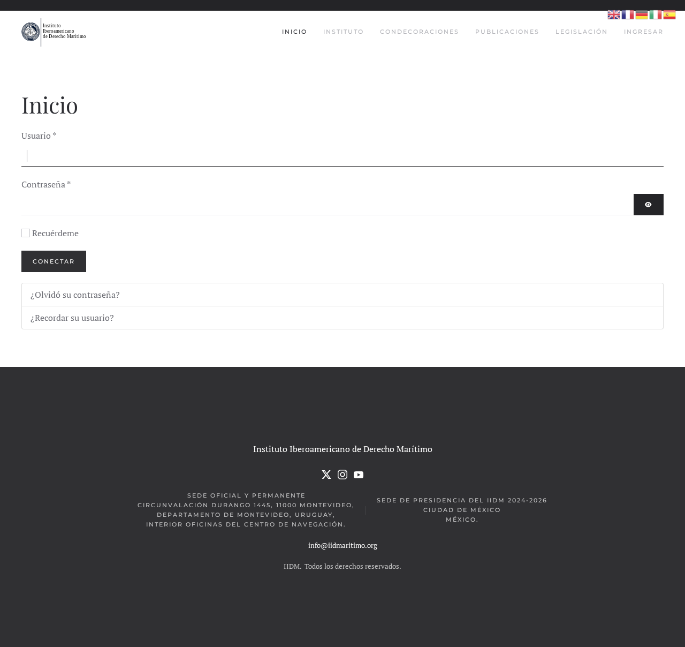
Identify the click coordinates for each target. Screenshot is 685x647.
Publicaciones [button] (507, 31)
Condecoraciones (419, 31)
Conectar (54, 261)
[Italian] (656, 14)
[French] (628, 14)
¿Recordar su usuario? (72, 318)
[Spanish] (670, 14)
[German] (642, 14)
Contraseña (46, 184)
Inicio (294, 31)
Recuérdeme (55, 233)
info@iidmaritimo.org (342, 545)
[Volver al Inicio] (54, 32)
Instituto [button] (343, 31)
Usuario (38, 135)
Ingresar (644, 31)
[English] (614, 14)
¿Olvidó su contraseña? (75, 294)
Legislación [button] (581, 31)
